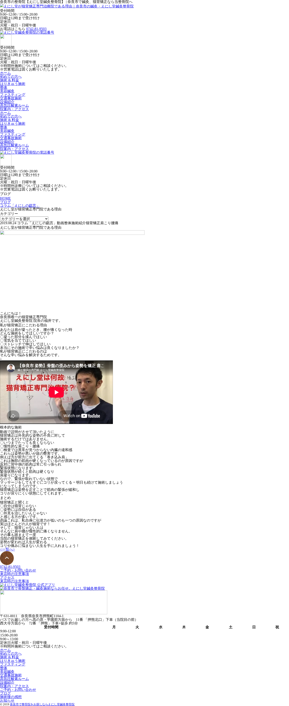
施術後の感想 (11, 697)
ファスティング (12, 94)
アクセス (7, 577)
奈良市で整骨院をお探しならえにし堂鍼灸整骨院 (42, 704)
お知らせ (7, 700)
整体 (3, 87)
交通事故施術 (11, 98)
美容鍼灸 (7, 91)
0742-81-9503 (36, 29)
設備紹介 (7, 102)
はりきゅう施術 (12, 84)
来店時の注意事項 (14, 574)
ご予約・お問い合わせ (18, 570)
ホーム (5, 73)
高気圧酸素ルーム (14, 105)
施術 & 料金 (9, 80)
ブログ (5, 693)
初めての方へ (11, 76)
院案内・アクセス (14, 109)
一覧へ (7, 549)
